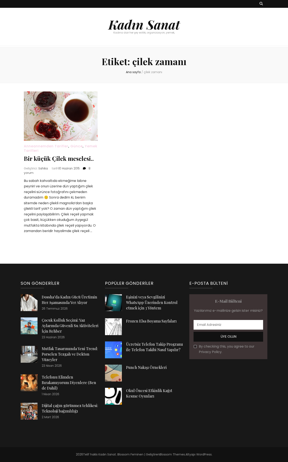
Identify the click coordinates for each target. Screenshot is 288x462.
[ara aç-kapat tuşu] (261, 4)
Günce (76, 146)
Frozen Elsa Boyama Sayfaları (151, 321)
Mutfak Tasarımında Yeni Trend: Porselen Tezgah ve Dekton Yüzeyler (70, 354)
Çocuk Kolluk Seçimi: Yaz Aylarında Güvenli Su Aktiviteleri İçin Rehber (70, 326)
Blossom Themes (172, 454)
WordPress (204, 454)
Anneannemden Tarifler (46, 146)
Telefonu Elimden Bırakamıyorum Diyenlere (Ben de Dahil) (69, 383)
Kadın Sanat (144, 24)
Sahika (43, 168)
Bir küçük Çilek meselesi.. (59, 158)
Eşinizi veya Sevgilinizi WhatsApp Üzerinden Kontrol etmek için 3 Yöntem (152, 302)
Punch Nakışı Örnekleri (146, 367)
